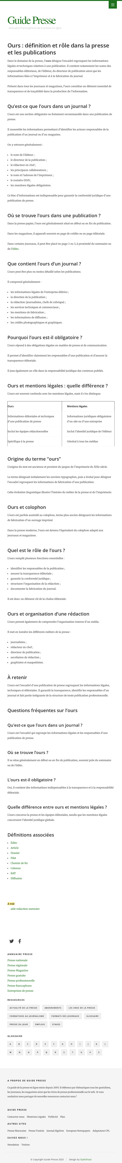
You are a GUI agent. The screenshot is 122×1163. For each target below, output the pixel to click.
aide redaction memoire (25, 908)
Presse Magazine (17, 970)
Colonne (16, 868)
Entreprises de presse (20, 990)
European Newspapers (78, 1130)
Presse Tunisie (36, 1130)
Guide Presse (31, 19)
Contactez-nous (15, 1116)
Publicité (53, 1116)
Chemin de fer (19, 863)
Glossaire (93, 1016)
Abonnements (53, 1008)
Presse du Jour (19, 1024)
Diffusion (16, 878)
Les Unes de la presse (82, 1008)
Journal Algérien (55, 1130)
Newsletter (13, 1144)
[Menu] (113, 5)
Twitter (25, 1144)
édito (15, 248)
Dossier (15, 853)
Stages (56, 1024)
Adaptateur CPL (101, 1130)
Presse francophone (19, 985)
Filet (13, 858)
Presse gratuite (16, 975)
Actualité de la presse (23, 1008)
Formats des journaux (65, 1016)
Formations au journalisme (27, 1016)
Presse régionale (17, 965)
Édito (14, 842)
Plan (62, 1116)
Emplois (40, 1024)
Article (15, 847)
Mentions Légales (36, 1116)
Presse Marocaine (16, 1130)
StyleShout (86, 1159)
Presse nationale (17, 960)
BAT (13, 873)
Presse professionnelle (21, 980)
